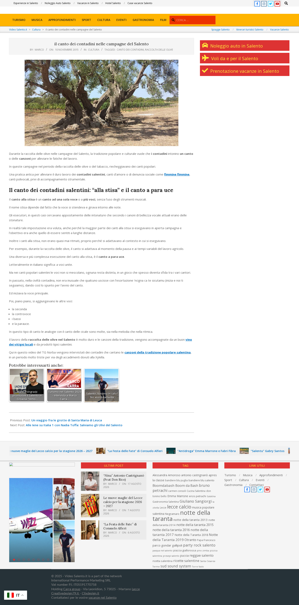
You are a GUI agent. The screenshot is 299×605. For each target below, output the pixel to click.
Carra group (71, 589)
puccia (184, 555)
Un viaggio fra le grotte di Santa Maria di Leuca (66, 420)
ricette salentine (186, 560)
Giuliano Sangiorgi (196, 501)
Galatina (211, 496)
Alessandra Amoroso (166, 475)
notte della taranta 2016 (171, 529)
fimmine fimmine (176, 174)
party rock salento (199, 545)
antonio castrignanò (194, 475)
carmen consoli (177, 491)
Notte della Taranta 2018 (191, 535)
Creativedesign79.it (65, 593)
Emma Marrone (177, 496)
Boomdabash (164, 485)
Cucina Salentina (196, 491)
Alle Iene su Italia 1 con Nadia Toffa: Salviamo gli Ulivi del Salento (74, 425)
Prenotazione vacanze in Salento (244, 71)
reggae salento (202, 555)
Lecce (163, 507)
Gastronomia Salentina (166, 501)
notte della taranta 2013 (191, 520)
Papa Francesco (206, 540)
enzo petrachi (197, 496)
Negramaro (172, 514)
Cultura (93, 49)
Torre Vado (198, 566)
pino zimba (203, 550)
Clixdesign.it (90, 593)
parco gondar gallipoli (167, 545)
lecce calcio (179, 506)
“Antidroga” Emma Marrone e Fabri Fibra (193, 451)
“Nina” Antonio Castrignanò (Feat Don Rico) (123, 477)
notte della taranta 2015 (195, 524)
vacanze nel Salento (102, 597)
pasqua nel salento (162, 550)
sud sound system (175, 566)
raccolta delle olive (159, 49)
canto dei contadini (130, 49)
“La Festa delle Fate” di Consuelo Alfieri (121, 451)
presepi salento (171, 555)
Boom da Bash (186, 485)
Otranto (190, 540)
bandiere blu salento (201, 480)
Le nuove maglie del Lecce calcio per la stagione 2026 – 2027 (123, 502)
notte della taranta (181, 516)
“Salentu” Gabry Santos (254, 451)
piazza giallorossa (184, 550)
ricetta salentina (162, 561)
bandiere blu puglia (176, 480)
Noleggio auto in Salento (236, 46)
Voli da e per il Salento (234, 58)
